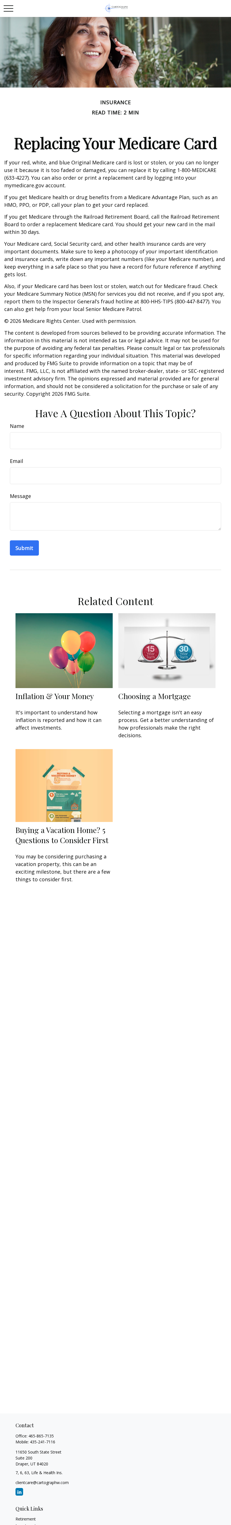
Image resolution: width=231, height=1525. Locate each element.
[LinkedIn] (19, 1492)
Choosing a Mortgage (154, 696)
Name (17, 426)
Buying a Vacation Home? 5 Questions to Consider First (61, 835)
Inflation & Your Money (54, 696)
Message (20, 496)
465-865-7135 (41, 1436)
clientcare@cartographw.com (42, 1482)
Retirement (25, 1519)
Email (16, 461)
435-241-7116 (42, 1441)
